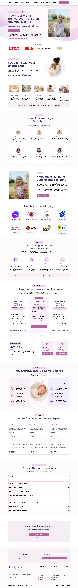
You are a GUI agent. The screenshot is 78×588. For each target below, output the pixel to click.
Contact (65, 575)
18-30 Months (42, 573)
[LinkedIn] (15, 577)
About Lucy (66, 568)
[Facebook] (10, 577)
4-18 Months (41, 571)
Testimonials (66, 571)
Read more (11, 432)
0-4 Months (41, 568)
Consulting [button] (35, 2)
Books (53, 579)
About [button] (27, 2)
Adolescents (41, 579)
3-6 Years (41, 575)
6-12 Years (41, 577)
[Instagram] (13, 577)
